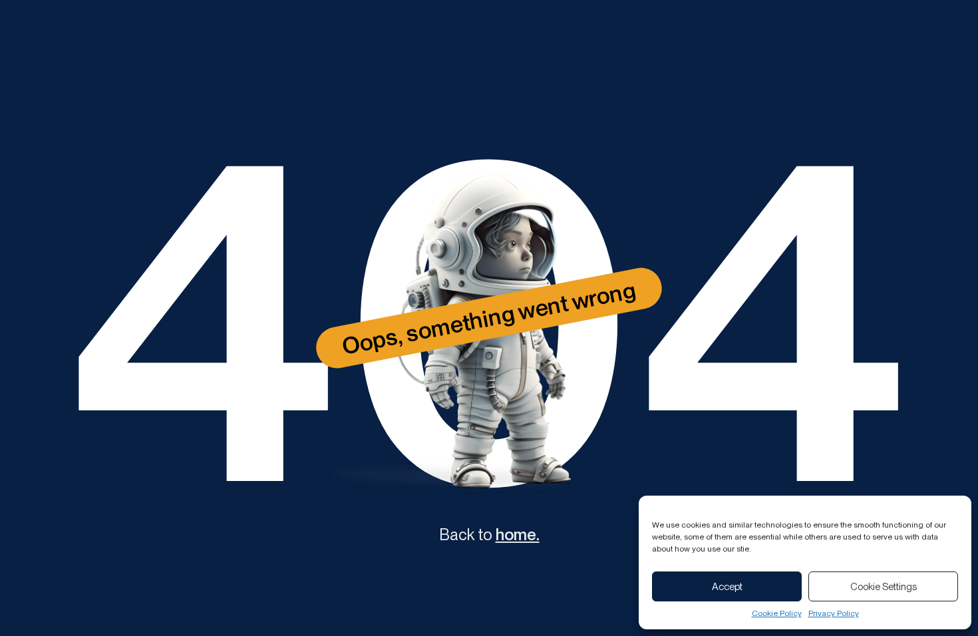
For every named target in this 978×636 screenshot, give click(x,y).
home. (518, 534)
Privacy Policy (833, 613)
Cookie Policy (777, 613)
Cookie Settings (883, 587)
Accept (727, 587)
